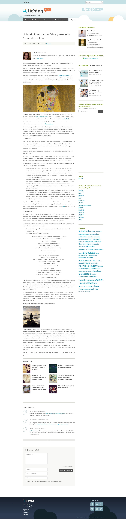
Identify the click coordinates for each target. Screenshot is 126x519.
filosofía (95, 255)
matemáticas (96, 271)
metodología (85, 273)
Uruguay (81, 202)
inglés (96, 263)
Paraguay (81, 209)
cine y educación (94, 239)
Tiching (81, 289)
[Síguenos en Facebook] (83, 10)
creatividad (97, 241)
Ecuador (81, 204)
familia (91, 255)
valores (94, 289)
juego (101, 266)
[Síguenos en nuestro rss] (101, 10)
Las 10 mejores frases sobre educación (95, 71)
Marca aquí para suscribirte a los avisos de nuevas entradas (44, 481)
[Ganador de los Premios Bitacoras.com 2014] (90, 58)
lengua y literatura (90, 268)
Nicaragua (81, 217)
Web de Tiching (27, 505)
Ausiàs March (65, 119)
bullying (91, 234)
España (81, 190)
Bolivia (80, 216)
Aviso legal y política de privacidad (26, 510)
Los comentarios (97, 65)
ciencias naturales (94, 237)
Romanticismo (49, 124)
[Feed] (101, 509)
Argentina (81, 192)
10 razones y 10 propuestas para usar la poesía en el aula (39, 377)
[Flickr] (97, 509)
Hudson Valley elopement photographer (55, 413)
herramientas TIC (87, 260)
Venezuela (81, 214)
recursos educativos (89, 286)
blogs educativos (84, 234)
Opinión (73, 20)
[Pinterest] (92, 509)
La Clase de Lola (39, 58)
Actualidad (34, 20)
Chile (80, 193)
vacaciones (87, 289)
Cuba (80, 219)
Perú (80, 199)
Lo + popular (83, 65)
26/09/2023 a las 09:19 (42, 419)
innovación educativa (89, 265)
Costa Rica (81, 210)
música (94, 274)
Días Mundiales (85, 243)
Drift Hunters (33, 431)
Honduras (81, 212)
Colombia (81, 195)
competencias (89, 241)
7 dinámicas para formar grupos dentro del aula (95, 91)
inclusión (92, 263)
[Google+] (101, 504)
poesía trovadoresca (42, 117)
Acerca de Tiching (28, 507)
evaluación (86, 255)
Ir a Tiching (26, 2)
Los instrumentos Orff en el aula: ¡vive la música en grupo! (39, 367)
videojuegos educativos (84, 291)
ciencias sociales (83, 239)
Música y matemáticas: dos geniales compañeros (66, 366)
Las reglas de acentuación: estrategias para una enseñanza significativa (66, 377)
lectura (81, 268)
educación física (92, 249)
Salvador (81, 221)
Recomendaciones (60, 20)
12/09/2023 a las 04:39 (39, 428)
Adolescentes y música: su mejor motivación (66, 387)
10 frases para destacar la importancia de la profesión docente (96, 82)
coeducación (82, 241)
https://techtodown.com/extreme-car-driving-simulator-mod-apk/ (53, 424)
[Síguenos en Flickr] (98, 10)
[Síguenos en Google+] (90, 10)
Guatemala (82, 200)
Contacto (25, 514)
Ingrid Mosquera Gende (94, 40)
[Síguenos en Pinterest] (94, 10)
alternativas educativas (95, 231)
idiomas (88, 263)
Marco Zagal (91, 31)
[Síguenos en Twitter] (87, 10)
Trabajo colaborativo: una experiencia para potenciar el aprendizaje (39, 387)
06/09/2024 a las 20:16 (40, 411)
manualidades (87, 271)
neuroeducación (90, 280)
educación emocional (87, 248)
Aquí (64, 206)
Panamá (81, 207)
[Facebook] (92, 504)
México (80, 197)
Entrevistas (46, 20)
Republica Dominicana (85, 205)
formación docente (86, 257)
